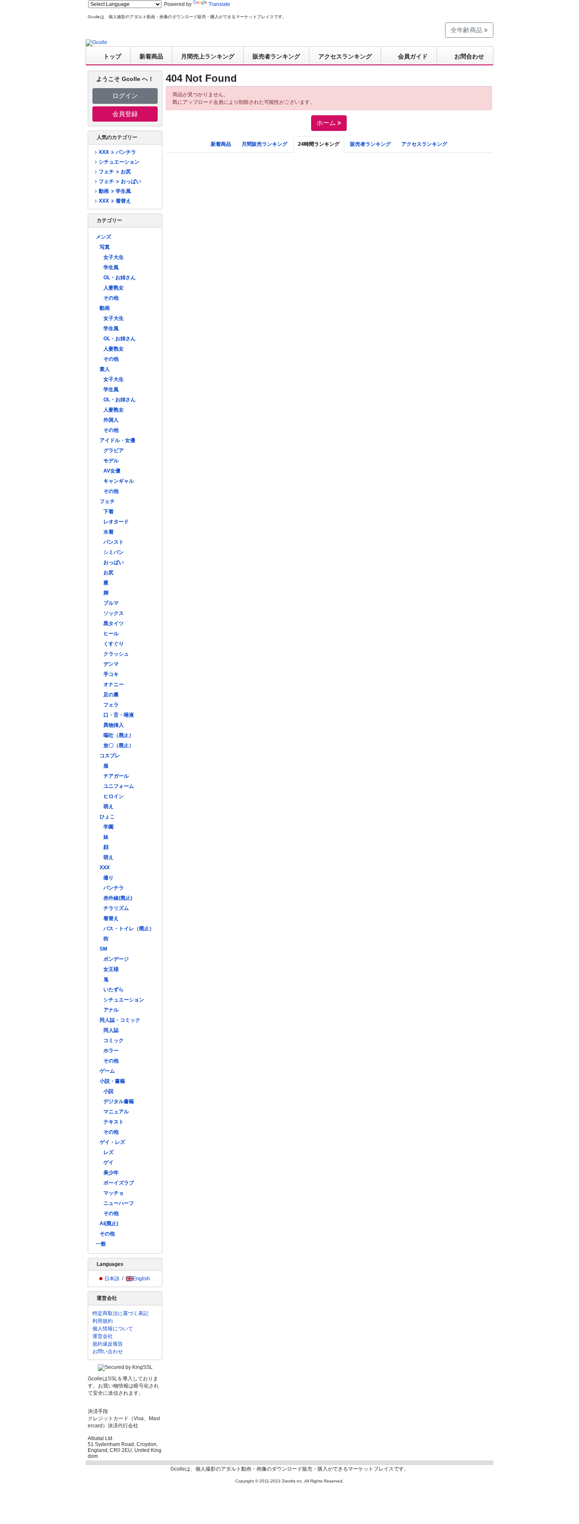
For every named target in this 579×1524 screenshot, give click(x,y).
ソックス (113, 613)
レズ (108, 1152)
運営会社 (102, 1336)
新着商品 (151, 56)
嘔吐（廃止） (118, 735)
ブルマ (111, 603)
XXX (105, 867)
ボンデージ (116, 959)
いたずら (113, 990)
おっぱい (113, 562)
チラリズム (116, 908)
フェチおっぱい (120, 181)
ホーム (327, 122)
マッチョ (113, 1193)
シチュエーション (119, 162)
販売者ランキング (276, 56)
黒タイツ (113, 623)
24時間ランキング (319, 144)
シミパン (113, 552)
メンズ (103, 237)
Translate (219, 4)
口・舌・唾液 (118, 715)
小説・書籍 (112, 1081)
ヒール (111, 634)
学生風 (111, 267)
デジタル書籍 (118, 1101)
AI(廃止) (109, 1223)
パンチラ (113, 888)
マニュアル (116, 1112)
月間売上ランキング (207, 56)
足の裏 (111, 695)
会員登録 (125, 113)
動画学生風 (115, 191)
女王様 (111, 969)
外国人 (111, 420)
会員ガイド (413, 56)
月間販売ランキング (264, 144)
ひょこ (107, 817)
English (141, 1279)
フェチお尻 (115, 172)
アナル (111, 1010)
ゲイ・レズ (112, 1142)
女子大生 (113, 257)
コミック (113, 1040)
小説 (108, 1091)
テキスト (113, 1122)
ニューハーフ (118, 1203)
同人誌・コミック (120, 1020)
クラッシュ (116, 654)
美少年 (111, 1173)
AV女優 (111, 471)
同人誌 (111, 1030)
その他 (111, 298)
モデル (111, 461)
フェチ (107, 501)
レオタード (116, 522)
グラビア (113, 450)
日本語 (112, 1279)
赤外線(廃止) (117, 898)
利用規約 (102, 1321)
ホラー (111, 1051)
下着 (108, 511)
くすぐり (113, 644)
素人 (105, 369)
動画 (105, 308)
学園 (108, 827)
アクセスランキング (345, 56)
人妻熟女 (113, 288)
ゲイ (108, 1162)
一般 (101, 1244)
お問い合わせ (107, 1351)
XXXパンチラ (117, 152)
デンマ (111, 664)
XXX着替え (115, 201)
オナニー (113, 684)
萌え (108, 806)
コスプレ (110, 756)
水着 (108, 532)
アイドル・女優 (117, 440)
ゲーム (107, 1071)
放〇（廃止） (118, 745)
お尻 (108, 573)
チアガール (116, 776)
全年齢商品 (467, 29)
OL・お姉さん (119, 278)
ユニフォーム (118, 786)
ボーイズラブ (118, 1183)
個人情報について (112, 1329)
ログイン (125, 95)
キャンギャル (118, 481)
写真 (105, 247)
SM (103, 949)
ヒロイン (113, 796)
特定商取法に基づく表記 (120, 1313)
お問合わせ (469, 56)
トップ (112, 56)
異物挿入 (113, 725)
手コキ (111, 674)
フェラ (111, 705)
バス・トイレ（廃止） (128, 929)
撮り (108, 878)
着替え (111, 918)
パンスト (113, 542)
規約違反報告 (107, 1344)
